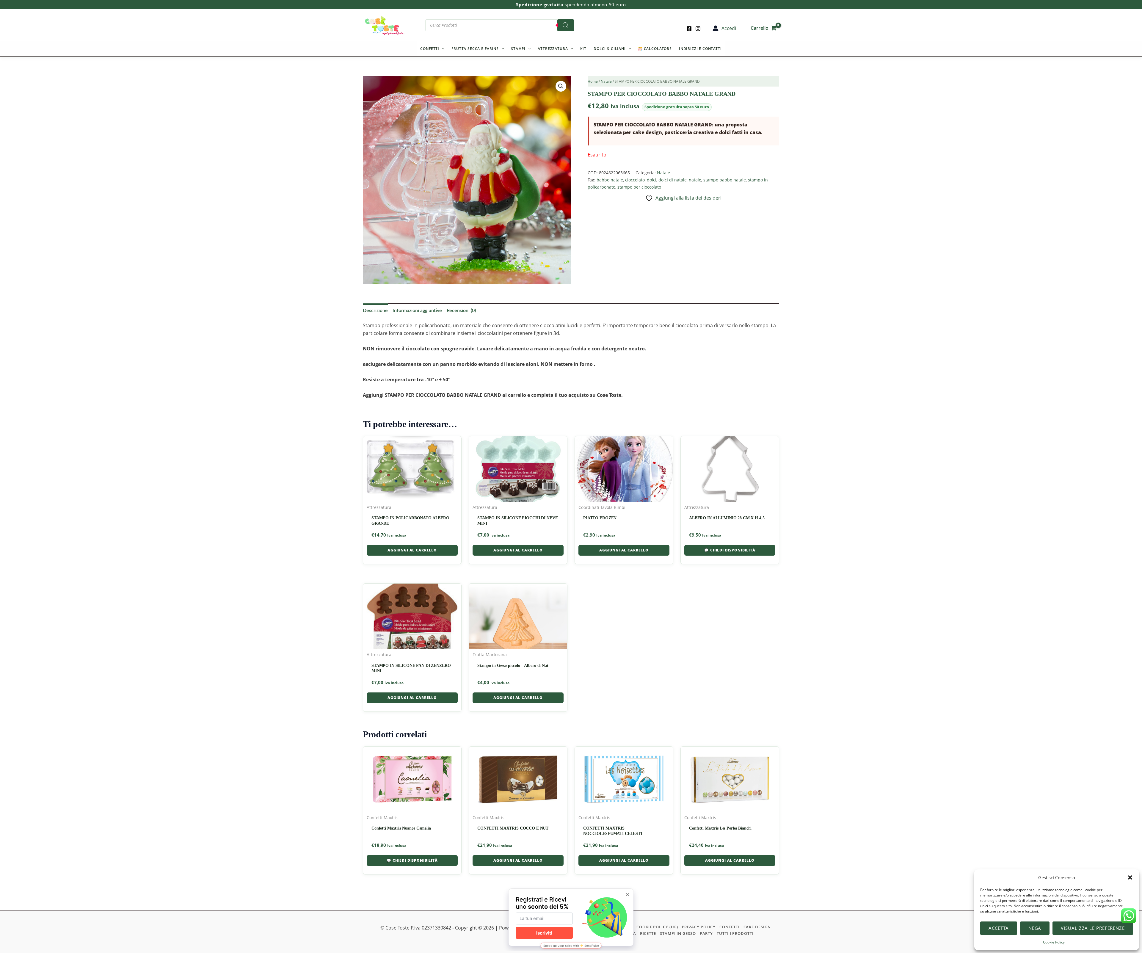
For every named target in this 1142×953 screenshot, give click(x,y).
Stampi (518, 48)
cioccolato (635, 180)
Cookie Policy (1054, 942)
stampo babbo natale (724, 180)
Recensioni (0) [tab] (461, 310)
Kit (583, 48)
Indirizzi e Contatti (700, 48)
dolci (651, 180)
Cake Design (757, 927)
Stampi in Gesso (678, 933)
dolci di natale (672, 180)
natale (695, 180)
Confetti (429, 48)
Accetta (998, 928)
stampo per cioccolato (639, 187)
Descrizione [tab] (375, 310)
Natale (606, 81)
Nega (1034, 928)
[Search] (565, 25)
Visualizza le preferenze (1093, 928)
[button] (1130, 877)
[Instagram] (698, 28)
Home (593, 81)
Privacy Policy (699, 927)
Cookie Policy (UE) (657, 927)
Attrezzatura (553, 48)
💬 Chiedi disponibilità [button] (729, 550)
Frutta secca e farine (475, 48)
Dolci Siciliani (610, 48)
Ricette (648, 933)
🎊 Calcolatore (655, 48)
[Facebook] (689, 28)
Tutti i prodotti (735, 933)
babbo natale (610, 180)
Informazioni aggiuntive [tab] (417, 310)
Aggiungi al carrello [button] (412, 550)
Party (706, 933)
